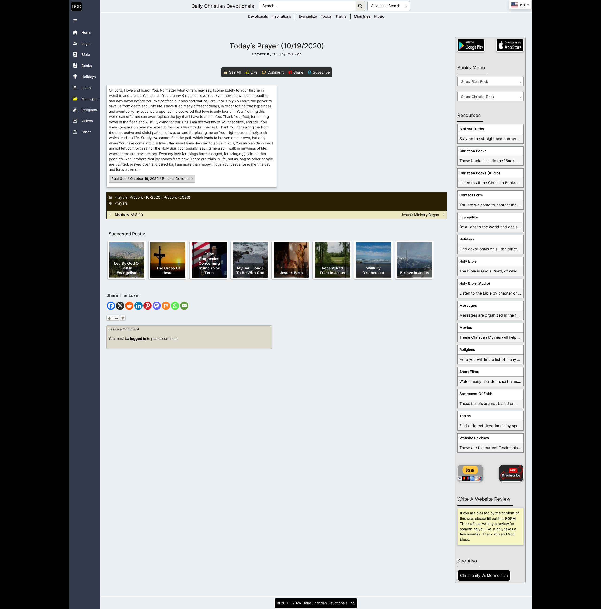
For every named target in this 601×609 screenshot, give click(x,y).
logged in (138, 338)
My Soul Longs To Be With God (250, 270)
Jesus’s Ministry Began (420, 214)
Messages (468, 305)
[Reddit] (129, 306)
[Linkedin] (138, 306)
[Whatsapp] (175, 306)
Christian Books (472, 151)
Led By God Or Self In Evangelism (127, 268)
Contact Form (471, 195)
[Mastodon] (157, 306)
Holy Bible (468, 261)
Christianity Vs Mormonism (484, 575)
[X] (120, 306)
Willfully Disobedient (373, 270)
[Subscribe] (511, 473)
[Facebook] (111, 306)
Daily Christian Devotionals (222, 6)
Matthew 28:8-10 (129, 214)
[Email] (184, 306)
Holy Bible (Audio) (474, 283)
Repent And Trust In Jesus (332, 270)
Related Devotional (177, 178)
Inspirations (281, 16)
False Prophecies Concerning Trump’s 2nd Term (209, 263)
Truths (340, 16)
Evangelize (308, 16)
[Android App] (471, 45)
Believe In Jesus (414, 272)
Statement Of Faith (475, 394)
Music (379, 16)
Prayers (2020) (177, 197)
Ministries (362, 16)
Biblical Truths (471, 129)
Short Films (469, 371)
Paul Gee (119, 178)
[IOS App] (510, 45)
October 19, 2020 (144, 178)
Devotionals (258, 16)
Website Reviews (474, 438)
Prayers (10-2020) (146, 197)
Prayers (121, 197)
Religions (467, 349)
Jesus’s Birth (291, 272)
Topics (326, 16)
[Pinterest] (147, 306)
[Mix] (166, 306)
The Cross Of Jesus (168, 270)
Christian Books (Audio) (479, 173)
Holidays (466, 239)
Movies (465, 327)
